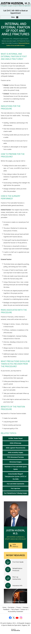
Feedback (6, 609)
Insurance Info (17, 585)
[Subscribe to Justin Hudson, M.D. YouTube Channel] (17, 618)
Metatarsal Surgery (15, 462)
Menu (13, 17)
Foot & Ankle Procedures (11, 43)
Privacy (18, 607)
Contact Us (23, 609)
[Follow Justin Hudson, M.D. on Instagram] (20, 618)
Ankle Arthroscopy (15, 443)
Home (4, 607)
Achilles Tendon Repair (15, 438)
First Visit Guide (17, 562)
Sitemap (25, 607)
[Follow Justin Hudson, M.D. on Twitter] (14, 618)
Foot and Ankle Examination (15, 483)
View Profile (15, 545)
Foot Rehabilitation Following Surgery (15, 493)
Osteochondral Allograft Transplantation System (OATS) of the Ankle (15, 476)
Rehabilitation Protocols (17, 569)
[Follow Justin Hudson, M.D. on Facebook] (10, 618)
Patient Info (22, 41)
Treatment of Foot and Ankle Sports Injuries (15, 468)
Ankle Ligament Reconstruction (15, 448)
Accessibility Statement (15, 611)
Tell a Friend (15, 609)
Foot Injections (15, 488)
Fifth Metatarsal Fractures (15, 457)
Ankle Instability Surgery (15, 452)
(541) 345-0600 (13, 11)
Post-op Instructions (16, 578)
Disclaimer (11, 607)
